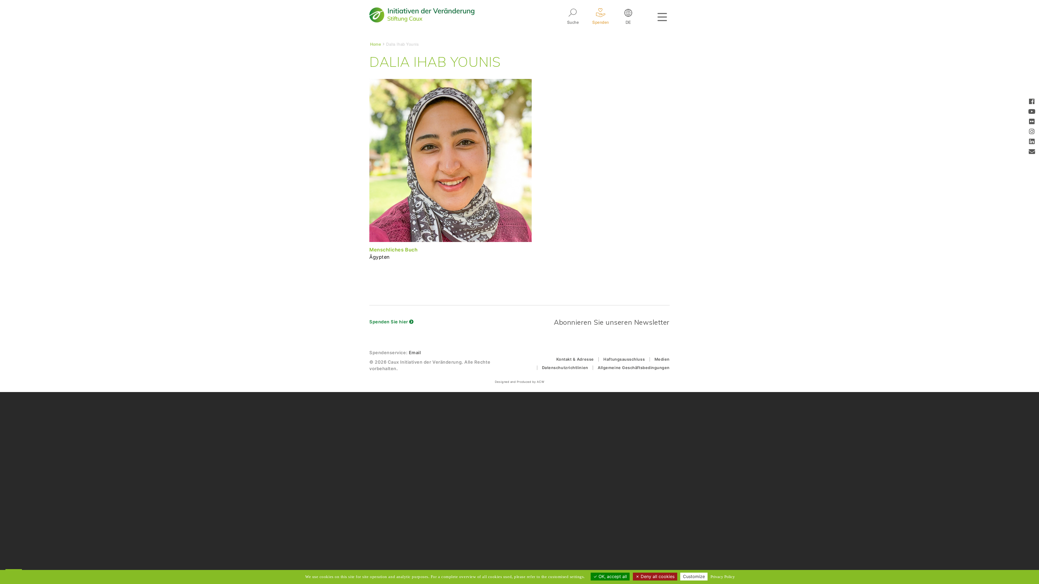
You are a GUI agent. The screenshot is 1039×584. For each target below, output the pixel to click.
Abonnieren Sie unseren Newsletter (612, 322)
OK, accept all (612, 576)
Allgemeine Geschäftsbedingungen (634, 367)
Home (375, 44)
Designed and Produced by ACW (519, 382)
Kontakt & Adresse (575, 359)
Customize (694, 576)
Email (415, 352)
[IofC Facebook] (1032, 102)
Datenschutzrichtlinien (565, 367)
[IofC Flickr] (1032, 122)
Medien (662, 359)
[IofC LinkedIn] (1032, 142)
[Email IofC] (1032, 152)
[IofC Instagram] (1032, 132)
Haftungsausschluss (624, 359)
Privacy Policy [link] (723, 577)
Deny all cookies (657, 576)
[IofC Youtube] (1031, 112)
